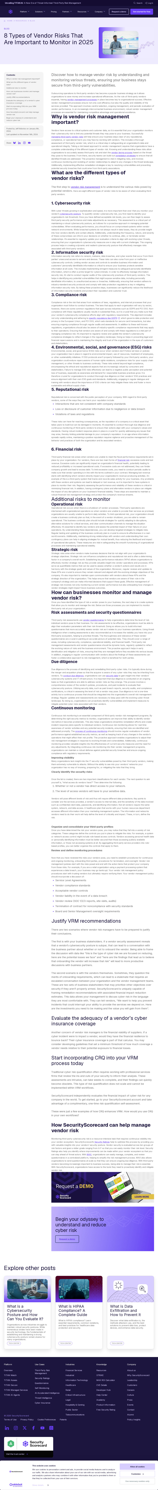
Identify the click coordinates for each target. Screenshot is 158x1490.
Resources (21, 21)
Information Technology (77, 1380)
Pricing (54, 12)
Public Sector (72, 1409)
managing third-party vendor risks (67, 137)
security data (112, 675)
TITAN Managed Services (16, 1390)
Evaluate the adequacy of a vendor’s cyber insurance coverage (23, 101)
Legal (68, 1400)
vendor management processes (82, 99)
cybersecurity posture (70, 214)
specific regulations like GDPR (103, 318)
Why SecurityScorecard (138, 1375)
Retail (68, 1390)
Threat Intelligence (43, 1398)
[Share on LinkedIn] (19, 143)
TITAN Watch (10, 1375)
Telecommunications (75, 1414)
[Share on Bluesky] (14, 143)
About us (131, 1370)
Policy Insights (133, 1419)
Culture (130, 1395)
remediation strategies (125, 155)
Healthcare (71, 1385)
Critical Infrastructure (75, 1395)
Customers (132, 1385)
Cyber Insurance (42, 1403)
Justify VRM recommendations (18, 97)
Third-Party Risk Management (42, 1372)
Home (10, 21)
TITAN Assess (10, 1380)
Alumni (130, 1414)
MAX (89, 1154)
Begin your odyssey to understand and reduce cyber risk (21, 119)
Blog (32, 21)
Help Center (102, 1395)
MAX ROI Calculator (105, 1380)
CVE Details (101, 1385)
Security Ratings (102, 1142)
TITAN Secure (10, 1385)
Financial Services (74, 1370)
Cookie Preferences (47, 1419)
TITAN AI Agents (12, 1395)
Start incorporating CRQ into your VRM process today (21, 107)
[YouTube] (29, 143)
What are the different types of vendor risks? (21, 83)
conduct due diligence (73, 675)
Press (129, 1400)
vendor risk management (85, 186)
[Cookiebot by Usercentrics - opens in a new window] (16, 1485)
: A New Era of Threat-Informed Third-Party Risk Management (43, 3)
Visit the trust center (16, 1454)
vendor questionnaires (93, 620)
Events (130, 1405)
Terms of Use (10, 1419)
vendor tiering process (121, 152)
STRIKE (100, 1375)
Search (139, 3)
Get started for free (141, 12)
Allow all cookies (137, 1467)
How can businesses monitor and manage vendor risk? (22, 92)
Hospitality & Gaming (75, 1405)
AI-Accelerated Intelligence (47, 1393)
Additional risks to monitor (16, 88)
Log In (150, 3)
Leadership (132, 1380)
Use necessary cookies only (137, 1481)
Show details (38, 1485)
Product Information (105, 1405)
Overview (8, 1370)
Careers (130, 1390)
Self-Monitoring (42, 1388)
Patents (63, 1419)
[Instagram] (24, 143)
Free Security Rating (105, 1409)
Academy (100, 1400)
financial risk (123, 460)
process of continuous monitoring (91, 731)
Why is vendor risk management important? (23, 79)
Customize (136, 1474)
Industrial (70, 1375)
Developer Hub (103, 1390)
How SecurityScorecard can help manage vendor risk (22, 113)
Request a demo (119, 12)
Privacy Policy (27, 1419)
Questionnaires (42, 1383)
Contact (130, 1409)
